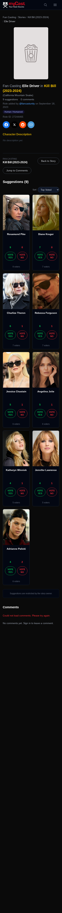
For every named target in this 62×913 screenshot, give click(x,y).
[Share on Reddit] (22, 124)
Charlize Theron (16, 313)
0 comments (27, 99)
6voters (16, 424)
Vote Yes (10, 256)
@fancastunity (27, 103)
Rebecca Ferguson (46, 313)
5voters (16, 502)
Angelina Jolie (45, 391)
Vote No (22, 256)
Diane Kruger (46, 234)
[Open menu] (55, 5)
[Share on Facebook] (6, 124)
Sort (34, 190)
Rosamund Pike (16, 234)
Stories (22, 17)
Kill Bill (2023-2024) (38, 17)
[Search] (45, 5)
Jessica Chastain (16, 391)
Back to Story (48, 161)
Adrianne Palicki (16, 548)
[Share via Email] (31, 124)
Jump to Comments (17, 170)
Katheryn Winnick (16, 470)
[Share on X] (14, 124)
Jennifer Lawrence (46, 470)
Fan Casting (9, 17)
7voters (46, 267)
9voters (16, 267)
